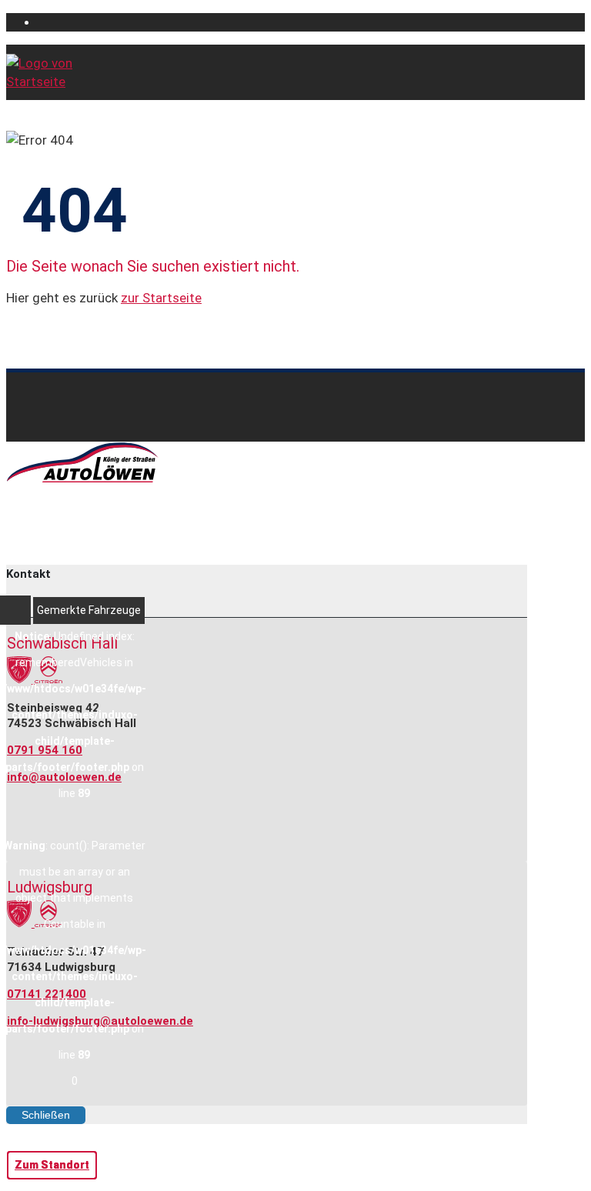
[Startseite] (52, 81)
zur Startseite (161, 297)
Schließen (46, 1115)
